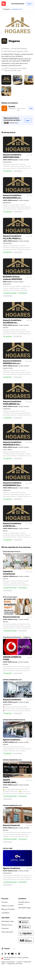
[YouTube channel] (12, 954)
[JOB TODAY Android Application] (24, 927)
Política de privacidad (7, 961)
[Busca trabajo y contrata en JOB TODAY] (3, 3)
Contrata (4, 902)
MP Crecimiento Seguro (10, 597)
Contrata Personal (17, 3)
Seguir (28, 120)
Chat (31, 108)
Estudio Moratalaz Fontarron (11, 551)
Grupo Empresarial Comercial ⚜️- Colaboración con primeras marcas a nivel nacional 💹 (17, 637)
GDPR (3, 963)
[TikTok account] (2, 954)
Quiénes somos (6, 925)
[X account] (16, 954)
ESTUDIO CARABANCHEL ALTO (12, 679)
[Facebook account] (9, 954)
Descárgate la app (7, 921)
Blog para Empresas (8, 909)
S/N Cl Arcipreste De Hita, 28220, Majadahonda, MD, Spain (15, 69)
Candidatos (5, 913)
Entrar (29, 3)
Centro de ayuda (7, 932)
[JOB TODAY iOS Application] (23, 922)
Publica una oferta (7, 905)
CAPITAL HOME (7, 848)
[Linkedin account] (19, 954)
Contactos (5, 928)
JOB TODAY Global (24, 908)
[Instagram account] (5, 954)
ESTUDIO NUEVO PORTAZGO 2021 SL (14, 720)
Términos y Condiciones (24, 961)
